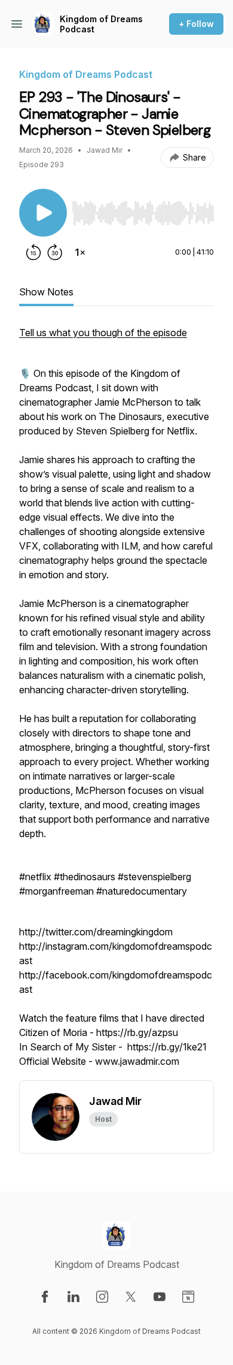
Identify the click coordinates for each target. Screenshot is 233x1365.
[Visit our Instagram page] (102, 1297)
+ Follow (196, 24)
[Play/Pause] (43, 213)
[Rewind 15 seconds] (33, 252)
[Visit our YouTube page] (159, 1297)
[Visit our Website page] (188, 1297)
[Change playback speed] (80, 252)
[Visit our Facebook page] (45, 1297)
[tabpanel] (116, 702)
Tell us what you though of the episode (103, 333)
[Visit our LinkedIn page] (73, 1297)
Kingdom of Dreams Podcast (101, 24)
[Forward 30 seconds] (55, 252)
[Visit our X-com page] (131, 1297)
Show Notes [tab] (46, 292)
